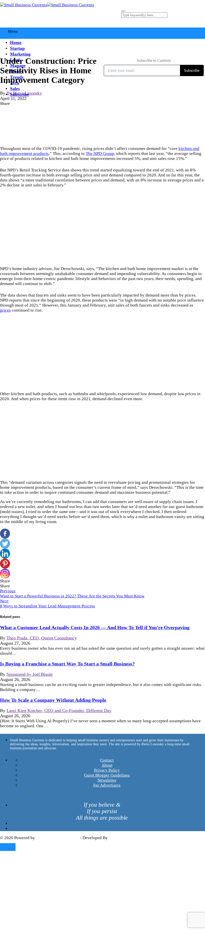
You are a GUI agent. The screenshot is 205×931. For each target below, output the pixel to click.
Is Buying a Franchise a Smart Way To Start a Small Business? (67, 663)
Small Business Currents (57, 837)
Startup (17, 48)
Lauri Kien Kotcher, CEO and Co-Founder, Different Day (59, 710)
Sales (15, 88)
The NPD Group (100, 153)
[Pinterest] (5, 564)
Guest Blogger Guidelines (107, 775)
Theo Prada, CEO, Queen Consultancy (41, 637)
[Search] (123, 11)
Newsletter (107, 780)
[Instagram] (5, 574)
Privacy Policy (107, 770)
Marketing (20, 54)
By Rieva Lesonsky (24, 93)
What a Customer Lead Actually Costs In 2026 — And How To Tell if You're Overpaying (95, 627)
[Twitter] (5, 544)
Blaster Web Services (127, 837)
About (107, 765)
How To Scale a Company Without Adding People (53, 700)
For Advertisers (106, 785)
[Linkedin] (5, 554)
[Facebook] (5, 534)
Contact (107, 760)
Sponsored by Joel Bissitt (29, 674)
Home (16, 42)
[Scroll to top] (8, 847)
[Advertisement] (102, 227)
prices (5, 310)
